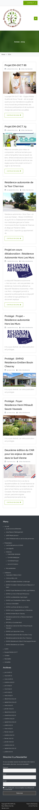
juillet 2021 (7, 751)
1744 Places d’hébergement (14, 532)
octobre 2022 (8, 735)
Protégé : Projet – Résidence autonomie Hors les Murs (17, 320)
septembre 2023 (9, 722)
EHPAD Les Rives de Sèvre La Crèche (17, 607)
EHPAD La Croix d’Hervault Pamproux (17, 594)
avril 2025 (7, 692)
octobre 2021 (8, 745)
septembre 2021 (9, 748)
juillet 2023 (7, 725)
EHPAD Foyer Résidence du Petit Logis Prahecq (20, 590)
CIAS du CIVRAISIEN (12, 603)
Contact (6, 655)
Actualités (7, 662)
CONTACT (30, 3)
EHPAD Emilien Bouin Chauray (15, 613)
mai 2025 (7, 689)
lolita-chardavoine (26, 69)
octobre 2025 (8, 682)
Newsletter (7, 659)
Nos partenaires (11, 568)
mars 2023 (7, 728)
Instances (9, 552)
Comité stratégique (13, 557)
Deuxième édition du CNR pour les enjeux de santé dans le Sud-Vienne (19, 454)
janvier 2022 (8, 742)
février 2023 (8, 732)
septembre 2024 (9, 702)
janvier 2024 (8, 708)
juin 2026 (7, 672)
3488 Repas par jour (12, 535)
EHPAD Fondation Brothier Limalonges (18, 581)
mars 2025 (7, 695)
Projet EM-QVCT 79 (15, 126)
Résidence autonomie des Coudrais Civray (19, 634)
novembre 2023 (9, 715)
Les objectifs (10, 548)
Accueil (6, 526)
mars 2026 (7, 679)
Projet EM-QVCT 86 (15, 65)
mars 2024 (7, 705)
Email (4, 781)
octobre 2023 (8, 718)
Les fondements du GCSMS (14, 545)
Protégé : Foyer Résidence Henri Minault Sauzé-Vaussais (19, 405)
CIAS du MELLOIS (11, 578)
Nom (4, 774)
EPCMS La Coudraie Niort (14, 622)
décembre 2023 (9, 712)
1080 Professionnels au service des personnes (20, 538)
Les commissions (13, 564)
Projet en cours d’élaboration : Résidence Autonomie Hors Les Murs (19, 253)
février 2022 (8, 738)
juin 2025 (7, 685)
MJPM (6, 649)
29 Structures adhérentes (13, 528)
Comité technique (13, 561)
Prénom (5, 767)
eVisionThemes (33, 806)
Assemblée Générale (14, 554)
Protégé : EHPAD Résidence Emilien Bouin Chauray (19, 362)
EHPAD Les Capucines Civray (15, 631)
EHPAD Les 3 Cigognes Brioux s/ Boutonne (19, 610)
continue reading (13, 115)
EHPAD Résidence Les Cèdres (15, 644)
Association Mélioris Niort (13, 575)
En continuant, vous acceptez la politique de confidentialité (18, 788)
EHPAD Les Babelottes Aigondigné (16, 597)
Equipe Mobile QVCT (11, 652)
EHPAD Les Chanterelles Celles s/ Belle (18, 600)
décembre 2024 (9, 699)
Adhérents (7, 572)
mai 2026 (7, 675)
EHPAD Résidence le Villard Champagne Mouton (21, 641)
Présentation (8, 543)
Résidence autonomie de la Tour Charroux (19, 184)
